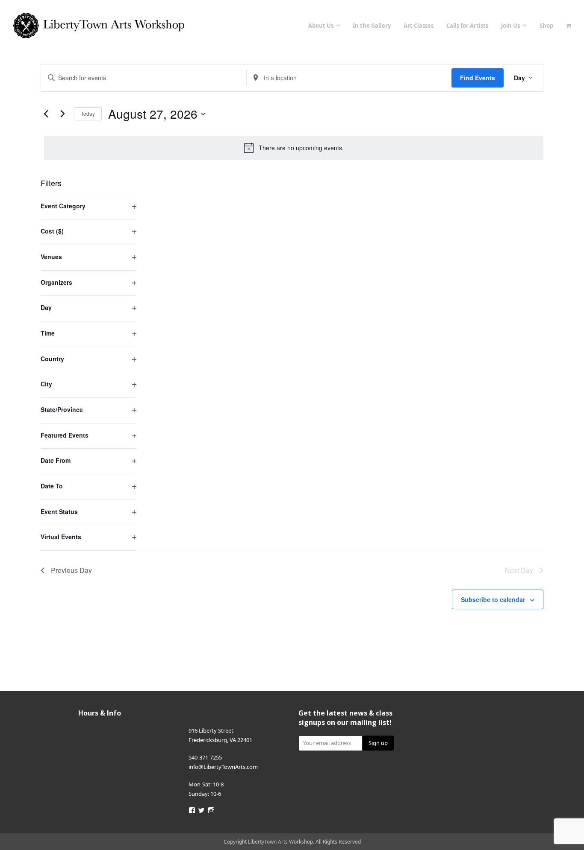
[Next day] (62, 114)
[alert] (293, 148)
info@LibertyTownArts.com (223, 767)
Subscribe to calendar (493, 599)
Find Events (477, 77)
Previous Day (71, 570)
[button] (569, 25)
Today (88, 113)
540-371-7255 (205, 757)
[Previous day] (46, 114)
